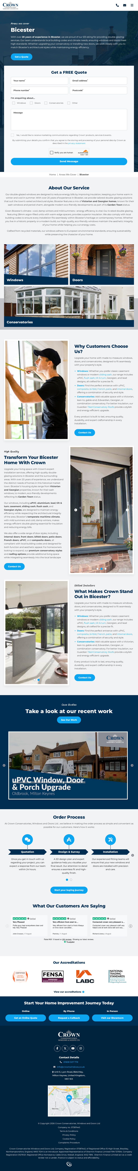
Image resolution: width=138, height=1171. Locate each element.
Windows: (82, 371)
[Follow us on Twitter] (65, 1048)
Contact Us (84, 432)
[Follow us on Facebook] (57, 1048)
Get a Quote (21, 57)
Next (127, 510)
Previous (75, 510)
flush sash (89, 378)
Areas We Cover (67, 174)
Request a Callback (69, 1018)
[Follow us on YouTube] (73, 1048)
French (101, 389)
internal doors (124, 389)
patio (109, 389)
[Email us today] (124, 5)
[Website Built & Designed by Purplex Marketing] (69, 1164)
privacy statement (76, 143)
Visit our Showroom (112, 1018)
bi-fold (93, 389)
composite (83, 389)
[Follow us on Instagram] (80, 1048)
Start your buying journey (68, 890)
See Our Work (69, 720)
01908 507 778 (70, 1062)
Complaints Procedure (69, 1142)
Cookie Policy (69, 1139)
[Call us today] (117, 5)
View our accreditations (67, 992)
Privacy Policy (69, 1135)
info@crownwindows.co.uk (71, 1067)
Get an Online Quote (25, 1018)
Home (52, 174)
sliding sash (105, 374)
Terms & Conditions (69, 1131)
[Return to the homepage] (10, 5)
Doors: (80, 385)
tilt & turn (101, 378)
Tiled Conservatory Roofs (100, 407)
